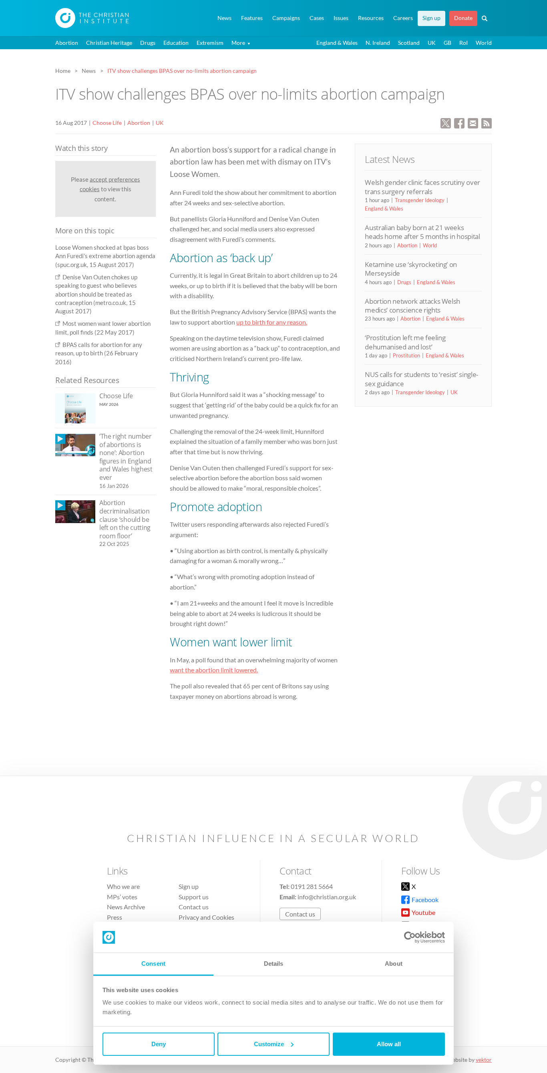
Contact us (194, 907)
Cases (317, 18)
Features (252, 18)
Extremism (210, 42)
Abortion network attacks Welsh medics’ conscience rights (412, 306)
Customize (269, 1044)
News (224, 18)
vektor (484, 1059)
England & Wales (337, 42)
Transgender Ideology (419, 200)
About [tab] (393, 963)
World (484, 42)
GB (447, 42)
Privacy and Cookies (206, 917)
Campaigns (286, 18)
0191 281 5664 (312, 886)
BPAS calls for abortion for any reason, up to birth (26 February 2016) (98, 353)
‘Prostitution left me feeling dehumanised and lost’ (405, 342)
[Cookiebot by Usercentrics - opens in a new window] (410, 937)
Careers (403, 18)
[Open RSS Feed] (486, 122)
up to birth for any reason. (271, 322)
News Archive (126, 907)
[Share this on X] (445, 122)
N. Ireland (378, 42)
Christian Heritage (109, 42)
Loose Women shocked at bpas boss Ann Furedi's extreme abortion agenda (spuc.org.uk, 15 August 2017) (105, 256)
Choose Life (107, 122)
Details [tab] (274, 963)
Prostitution (406, 355)
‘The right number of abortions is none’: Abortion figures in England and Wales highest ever (126, 457)
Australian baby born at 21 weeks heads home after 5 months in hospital (422, 232)
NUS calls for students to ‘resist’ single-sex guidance (421, 379)
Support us (194, 897)
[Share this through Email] (473, 122)
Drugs (147, 42)
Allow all (389, 1044)
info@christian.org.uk (327, 897)
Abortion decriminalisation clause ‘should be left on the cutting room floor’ (125, 519)
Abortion (66, 42)
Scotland (409, 42)
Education (176, 42)
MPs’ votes (122, 897)
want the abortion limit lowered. (214, 670)
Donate (463, 18)
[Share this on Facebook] (459, 122)
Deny (158, 1044)
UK (432, 42)
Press (114, 917)
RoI (463, 42)
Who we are (123, 886)
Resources (371, 18)
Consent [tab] (153, 963)
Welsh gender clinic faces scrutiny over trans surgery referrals (422, 187)
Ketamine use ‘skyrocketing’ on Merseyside (411, 269)
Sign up (431, 18)
